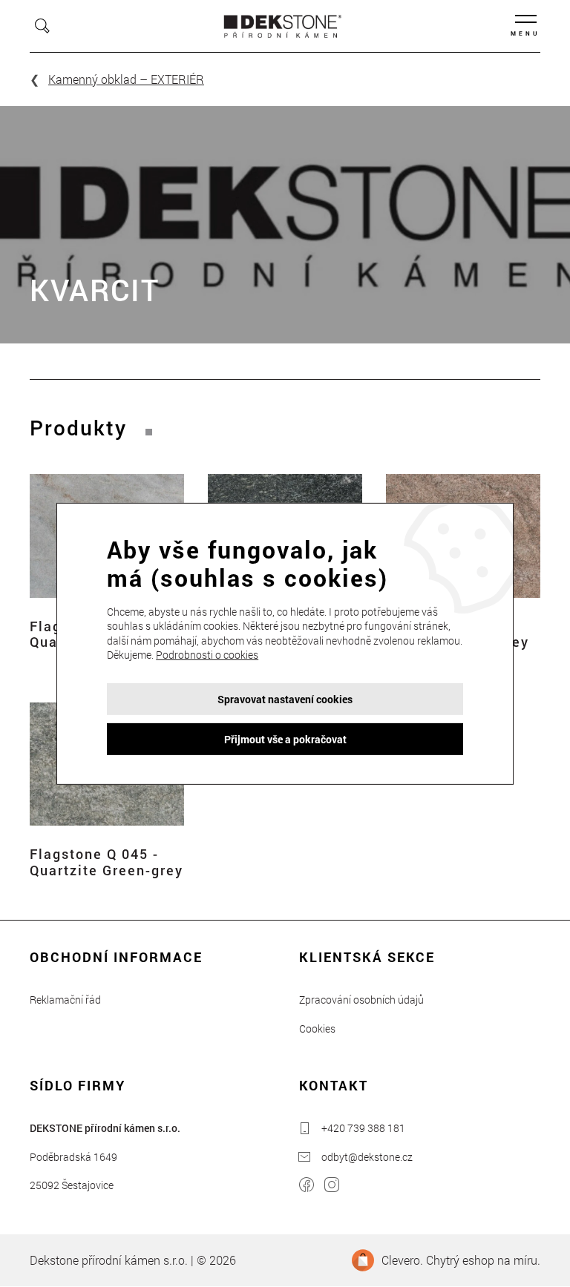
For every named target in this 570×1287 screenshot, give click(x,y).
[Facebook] (306, 1186)
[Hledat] (42, 26)
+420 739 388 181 (363, 1128)
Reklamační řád (65, 1000)
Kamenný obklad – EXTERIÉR (126, 79)
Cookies (317, 1028)
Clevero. (402, 1260)
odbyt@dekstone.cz (367, 1157)
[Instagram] (331, 1186)
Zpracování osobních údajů (361, 1000)
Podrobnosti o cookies (207, 655)
